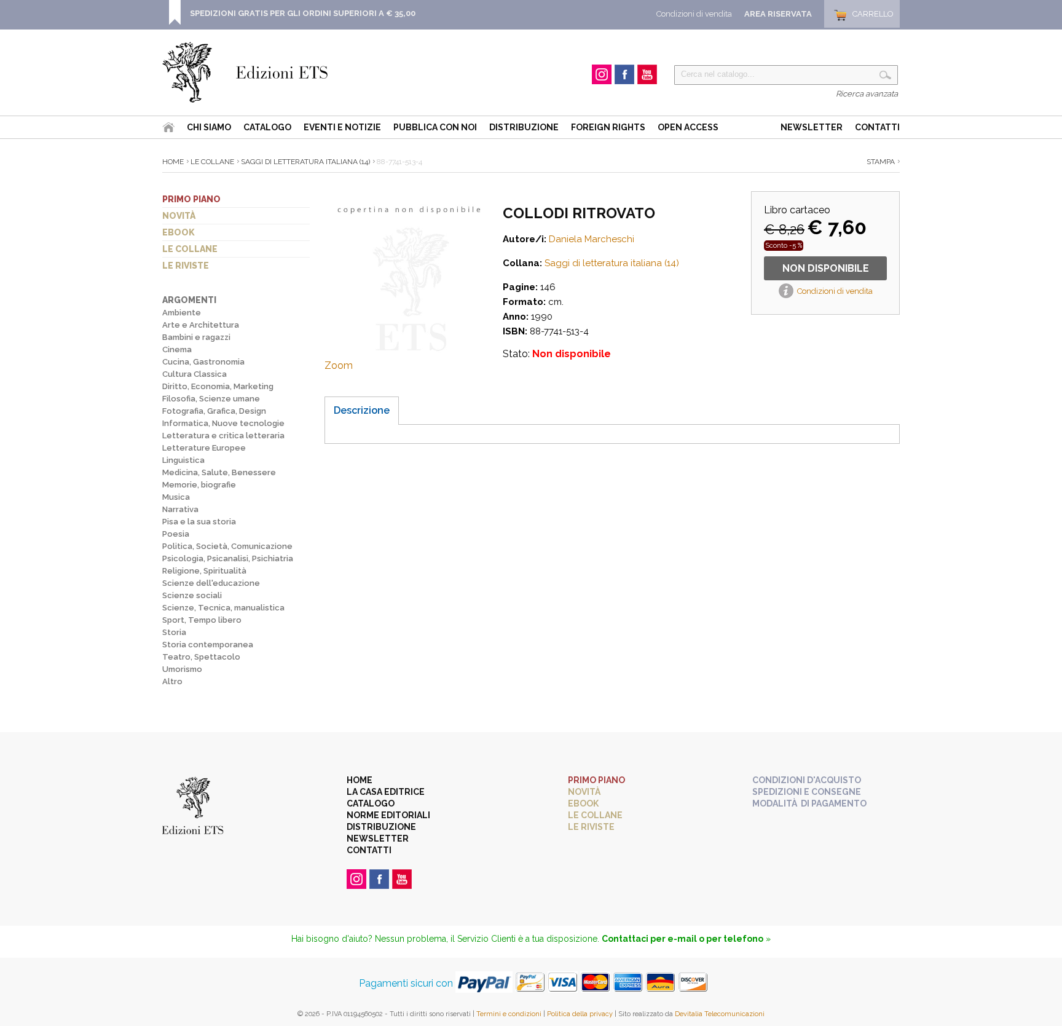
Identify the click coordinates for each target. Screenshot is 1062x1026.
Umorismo (182, 669)
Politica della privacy (580, 1014)
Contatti (877, 127)
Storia (174, 632)
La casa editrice (386, 792)
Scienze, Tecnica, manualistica (223, 607)
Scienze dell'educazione (211, 583)
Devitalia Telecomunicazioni (720, 1014)
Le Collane (212, 161)
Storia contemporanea (207, 644)
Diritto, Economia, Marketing (217, 386)
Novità (178, 216)
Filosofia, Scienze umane (211, 398)
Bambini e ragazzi (196, 337)
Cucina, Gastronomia (203, 361)
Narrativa (180, 509)
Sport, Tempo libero (202, 620)
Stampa (881, 161)
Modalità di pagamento (809, 803)
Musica (176, 497)
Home (173, 161)
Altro (172, 681)
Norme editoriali (388, 815)
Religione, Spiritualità (204, 570)
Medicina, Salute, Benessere (219, 472)
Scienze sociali (192, 595)
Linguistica (183, 460)
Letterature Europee (204, 447)
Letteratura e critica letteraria (223, 435)
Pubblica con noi (435, 127)
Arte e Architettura (200, 325)
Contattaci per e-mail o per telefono (682, 939)
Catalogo (267, 127)
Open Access (688, 127)
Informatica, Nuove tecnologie (223, 423)
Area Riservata (778, 13)
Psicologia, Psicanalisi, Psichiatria (227, 558)
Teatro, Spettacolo (201, 656)
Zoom (338, 365)
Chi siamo (209, 127)
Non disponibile (825, 268)
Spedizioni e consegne (806, 792)
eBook (178, 232)
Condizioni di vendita (694, 13)
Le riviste (185, 265)
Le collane (190, 249)
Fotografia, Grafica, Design (214, 411)
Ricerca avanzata (867, 93)
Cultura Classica (194, 374)
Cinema (177, 349)
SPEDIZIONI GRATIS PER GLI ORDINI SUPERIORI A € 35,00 (302, 13)
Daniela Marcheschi (591, 239)
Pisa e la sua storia (199, 521)
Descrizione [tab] (362, 410)
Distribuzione (524, 127)
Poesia (175, 534)
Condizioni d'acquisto (806, 780)
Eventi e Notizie (342, 127)
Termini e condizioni (508, 1014)
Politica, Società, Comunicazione (227, 546)
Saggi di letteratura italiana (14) (305, 161)
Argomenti (189, 300)
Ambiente (181, 312)
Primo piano (191, 199)
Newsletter (812, 127)
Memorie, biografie (199, 484)
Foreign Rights (608, 127)
